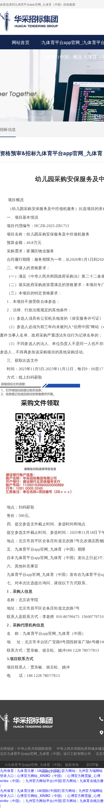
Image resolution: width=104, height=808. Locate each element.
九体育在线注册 (92, 780)
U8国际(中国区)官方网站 (56, 770)
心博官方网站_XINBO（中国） (40, 775)
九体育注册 (25, 770)
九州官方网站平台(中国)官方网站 (50, 780)
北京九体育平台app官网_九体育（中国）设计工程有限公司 (45, 753)
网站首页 (21, 42)
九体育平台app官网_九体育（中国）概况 (62, 49)
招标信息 (8, 129)
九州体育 (7, 770)
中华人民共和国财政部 (34, 748)
